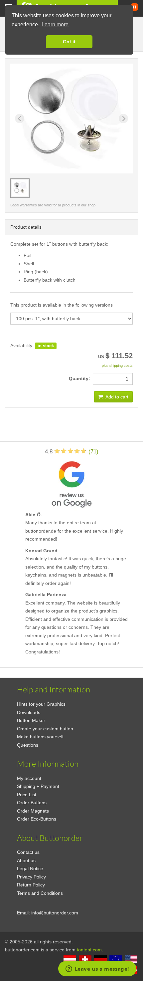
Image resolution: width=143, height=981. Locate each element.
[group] (20, 188)
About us (26, 860)
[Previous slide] (19, 118)
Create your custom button (45, 728)
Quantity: (81, 378)
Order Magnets (33, 811)
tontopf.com (89, 949)
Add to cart (116, 396)
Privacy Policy (31, 876)
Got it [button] (69, 41)
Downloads (28, 712)
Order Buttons (32, 802)
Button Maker (31, 720)
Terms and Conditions (40, 893)
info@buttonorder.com (54, 912)
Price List (26, 794)
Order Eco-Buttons (36, 819)
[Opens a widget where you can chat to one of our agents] (97, 969)
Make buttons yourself (40, 736)
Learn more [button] (55, 24)
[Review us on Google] (71, 483)
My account (29, 778)
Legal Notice (30, 868)
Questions (27, 745)
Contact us (28, 852)
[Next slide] (123, 118)
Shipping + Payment (38, 786)
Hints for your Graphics (41, 704)
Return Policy (31, 884)
